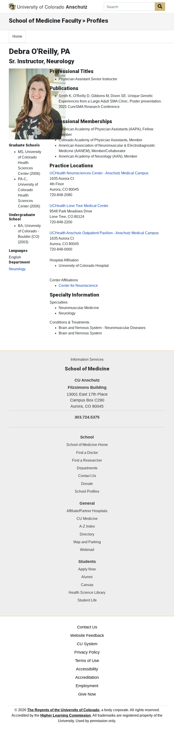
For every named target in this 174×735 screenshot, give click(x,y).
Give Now (87, 694)
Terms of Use (87, 660)
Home (17, 36)
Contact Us (87, 476)
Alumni (87, 577)
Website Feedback (87, 635)
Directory (87, 534)
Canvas (87, 585)
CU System (87, 644)
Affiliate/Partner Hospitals (87, 511)
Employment (87, 686)
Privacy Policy (87, 652)
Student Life (87, 600)
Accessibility (87, 669)
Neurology (17, 269)
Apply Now (87, 569)
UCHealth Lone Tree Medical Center (79, 206)
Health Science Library (87, 592)
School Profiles (87, 491)
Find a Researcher (87, 460)
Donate (87, 484)
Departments (87, 468)
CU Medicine (87, 519)
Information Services (87, 359)
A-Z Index (87, 526)
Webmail (87, 550)
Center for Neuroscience (78, 285)
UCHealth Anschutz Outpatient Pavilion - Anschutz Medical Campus (104, 233)
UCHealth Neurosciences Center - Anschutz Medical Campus (99, 173)
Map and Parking (87, 542)
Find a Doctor (87, 453)
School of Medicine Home (87, 445)
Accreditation (87, 677)
